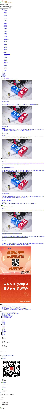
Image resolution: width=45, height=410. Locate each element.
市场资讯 (5, 10)
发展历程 (5, 68)
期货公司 (3, 324)
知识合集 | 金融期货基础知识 (6, 314)
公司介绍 (5, 65)
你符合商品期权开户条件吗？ (6, 317)
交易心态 (5, 31)
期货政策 (5, 23)
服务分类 (3, 9)
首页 (4, 78)
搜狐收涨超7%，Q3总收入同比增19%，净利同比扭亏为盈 (11, 307)
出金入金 (5, 57)
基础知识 (5, 28)
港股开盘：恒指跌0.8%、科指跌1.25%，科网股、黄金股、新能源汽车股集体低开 (14, 308)
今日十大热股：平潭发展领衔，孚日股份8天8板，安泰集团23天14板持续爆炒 (14, 306)
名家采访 (5, 18)
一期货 (12, 355)
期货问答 (5, 41)
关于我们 (5, 63)
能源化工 (3, 332)
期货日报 (5, 355)
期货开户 (5, 44)
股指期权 (5, 36)
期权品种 (5, 49)
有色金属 (5, 33)
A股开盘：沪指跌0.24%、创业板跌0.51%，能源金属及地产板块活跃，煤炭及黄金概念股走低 (16, 309)
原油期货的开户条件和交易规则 (7, 316)
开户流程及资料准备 (7, 54)
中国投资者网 (9, 355)
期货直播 (5, 26)
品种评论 (5, 15)
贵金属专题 (5, 20)
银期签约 (5, 55)
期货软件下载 (6, 62)
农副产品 (5, 34)
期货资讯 (5, 12)
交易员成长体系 (6, 39)
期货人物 (5, 25)
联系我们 (5, 70)
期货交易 (5, 47)
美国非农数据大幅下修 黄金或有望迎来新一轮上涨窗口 (10, 313)
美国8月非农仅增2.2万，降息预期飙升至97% (9, 312)
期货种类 (3, 321)
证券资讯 (3, 329)
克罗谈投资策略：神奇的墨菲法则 (7, 315)
